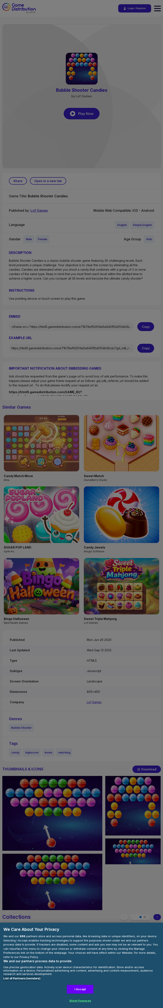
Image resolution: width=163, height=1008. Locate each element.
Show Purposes (80, 1000)
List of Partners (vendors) (22, 978)
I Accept (80, 989)
